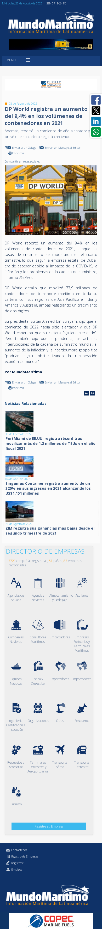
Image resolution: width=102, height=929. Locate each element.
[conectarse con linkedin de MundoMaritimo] (96, 121)
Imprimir (18, 153)
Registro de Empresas (24, 856)
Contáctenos (19, 850)
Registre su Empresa (49, 826)
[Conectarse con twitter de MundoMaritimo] (96, 110)
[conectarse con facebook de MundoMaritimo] (96, 100)
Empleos (16, 869)
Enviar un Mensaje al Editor (63, 147)
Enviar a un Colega (24, 147)
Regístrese (17, 863)
